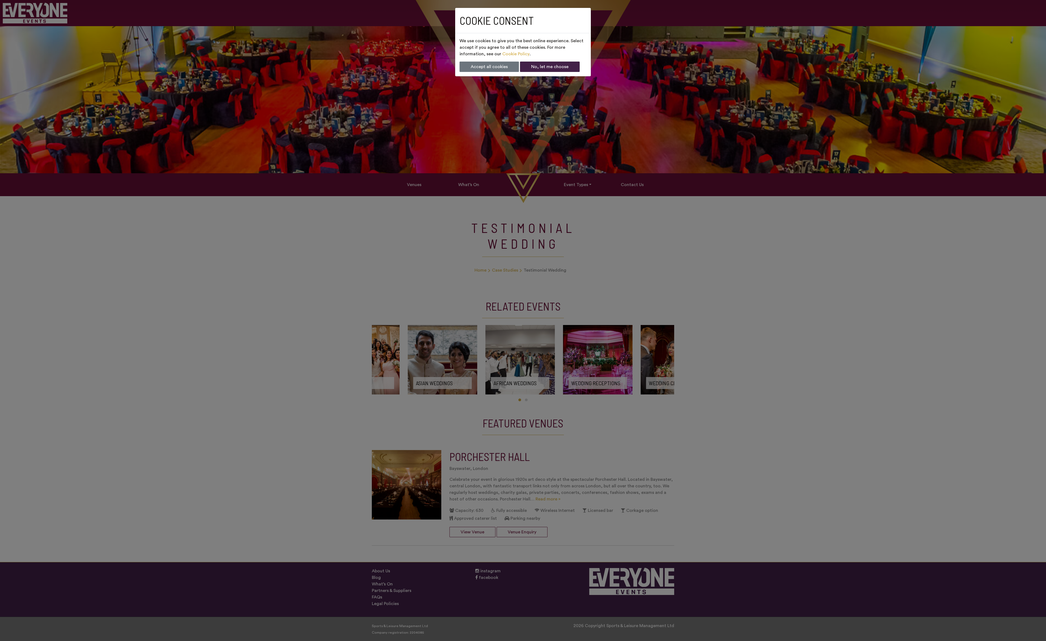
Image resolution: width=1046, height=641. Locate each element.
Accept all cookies (489, 67)
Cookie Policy (516, 54)
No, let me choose (549, 67)
